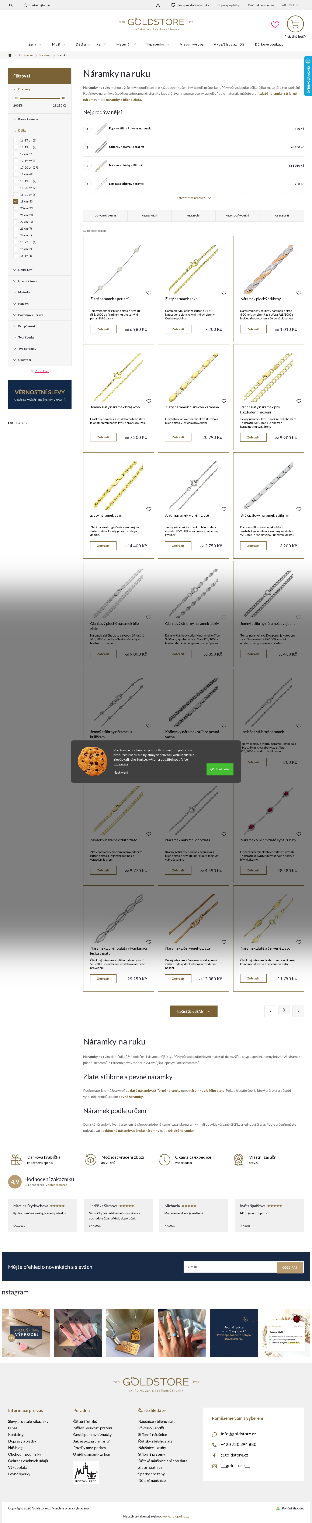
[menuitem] (35, 44)
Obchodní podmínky (24, 1454)
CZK (291, 5)
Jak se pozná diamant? (91, 1441)
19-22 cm (27, 242)
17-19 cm (27, 160)
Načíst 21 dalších (190, 1011)
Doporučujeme (105, 215)
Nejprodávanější (238, 215)
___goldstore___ (235, 1465)
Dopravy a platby (229, 5)
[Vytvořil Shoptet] (278, 1508)
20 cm (26, 208)
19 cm (26, 201)
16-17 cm (27, 140)
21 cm (26, 215)
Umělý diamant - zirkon (91, 1454)
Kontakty (16, 1434)
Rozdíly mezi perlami (90, 1447)
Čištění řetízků (85, 1421)
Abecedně (282, 215)
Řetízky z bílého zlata (155, 1441)
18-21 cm (27, 194)
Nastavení (121, 772)
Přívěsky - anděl (151, 1428)
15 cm (25, 249)
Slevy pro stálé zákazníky (193, 5)
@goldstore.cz (234, 1454)
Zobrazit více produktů (192, 198)
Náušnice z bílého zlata (157, 1421)
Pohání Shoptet (293, 1508)
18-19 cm (27, 181)
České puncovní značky (92, 1434)
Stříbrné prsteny (151, 1454)
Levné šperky (19, 1474)
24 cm (25, 235)
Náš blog (15, 1447)
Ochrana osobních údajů (28, 1460)
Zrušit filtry (42, 371)
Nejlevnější (149, 215)
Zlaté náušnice (150, 1467)
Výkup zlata (17, 1467)
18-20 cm (27, 188)
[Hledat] (11, 5)
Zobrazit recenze (56, 1184)
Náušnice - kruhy (152, 1447)
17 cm (26, 154)
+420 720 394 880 (238, 1444)
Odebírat (290, 1267)
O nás (12, 1428)
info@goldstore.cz (238, 1433)
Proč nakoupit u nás (261, 5)
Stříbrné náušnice (152, 1434)
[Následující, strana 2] (284, 1010)
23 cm (25, 228)
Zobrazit (103, 329)
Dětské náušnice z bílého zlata (162, 1460)
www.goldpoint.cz (175, 1516)
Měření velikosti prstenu (93, 1428)
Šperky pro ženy (151, 1474)
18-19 (25, 255)
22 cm (26, 221)
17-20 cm (28, 167)
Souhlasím (223, 769)
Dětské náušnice (152, 1480)
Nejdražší (193, 215)
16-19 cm (27, 147)
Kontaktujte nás (39, 5)
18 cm (26, 174)
